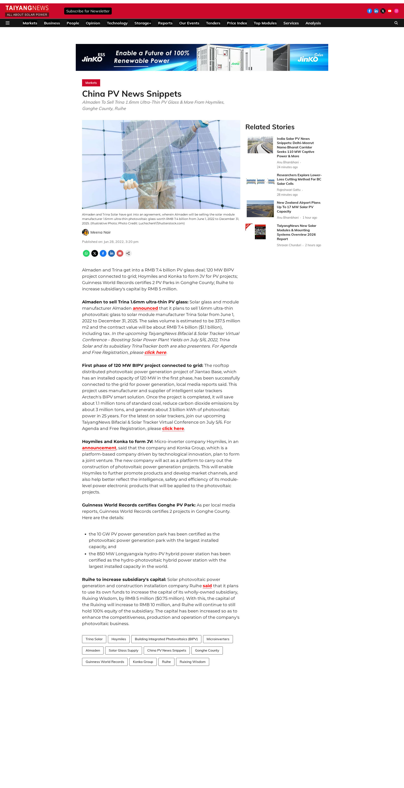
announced (145, 308)
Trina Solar (94, 639)
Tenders (213, 23)
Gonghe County (207, 650)
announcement (99, 447)
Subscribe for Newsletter (88, 11)
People (73, 23)
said (207, 585)
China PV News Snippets (166, 650)
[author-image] (85, 232)
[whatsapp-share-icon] (86, 255)
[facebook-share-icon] (103, 255)
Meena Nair (100, 232)
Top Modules (265, 23)
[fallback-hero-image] (260, 144)
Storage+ (142, 23)
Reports (165, 23)
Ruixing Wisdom (193, 662)
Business (52, 23)
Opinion (93, 23)
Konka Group (143, 662)
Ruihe (166, 662)
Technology (117, 23)
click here (155, 352)
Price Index (237, 23)
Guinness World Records (105, 662)
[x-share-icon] (94, 255)
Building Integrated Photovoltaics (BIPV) (166, 639)
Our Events (189, 23)
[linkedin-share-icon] (111, 255)
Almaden (93, 650)
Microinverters (218, 639)
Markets (30, 23)
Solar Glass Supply (123, 650)
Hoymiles (119, 639)
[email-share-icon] (120, 255)
